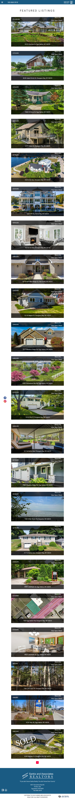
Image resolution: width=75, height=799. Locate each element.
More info (58, 18)
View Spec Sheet (56, 20)
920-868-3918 (13, 2)
